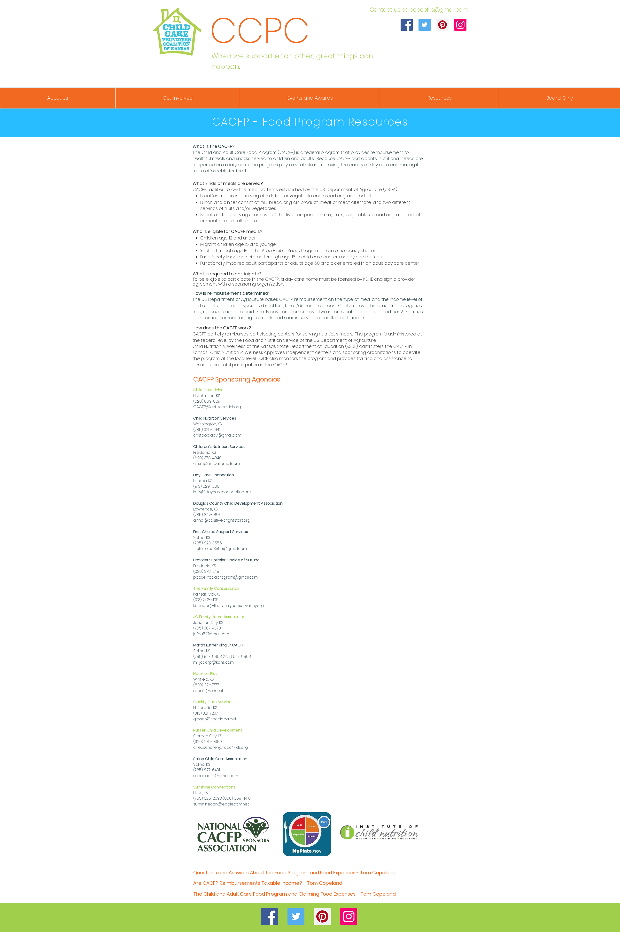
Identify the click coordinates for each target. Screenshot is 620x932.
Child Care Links (207, 390)
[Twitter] (424, 25)
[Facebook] (407, 25)
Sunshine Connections (214, 787)
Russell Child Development (217, 730)
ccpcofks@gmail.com (439, 10)
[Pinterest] (442, 25)
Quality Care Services (213, 702)
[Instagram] (460, 25)
